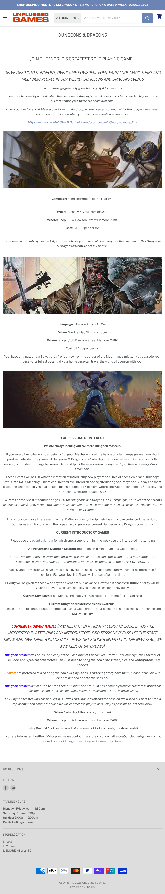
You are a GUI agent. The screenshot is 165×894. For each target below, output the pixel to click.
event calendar (42, 540)
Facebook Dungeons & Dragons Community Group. (87, 741)
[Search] (147, 18)
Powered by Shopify (82, 886)
